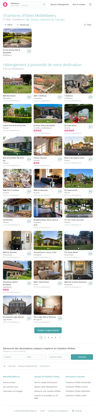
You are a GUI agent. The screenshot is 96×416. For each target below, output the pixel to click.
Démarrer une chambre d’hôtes (47, 391)
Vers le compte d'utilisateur (45, 382)
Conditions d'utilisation (58, 411)
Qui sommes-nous (10, 387)
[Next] (28, 38)
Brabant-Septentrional (42, 19)
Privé (42, 411)
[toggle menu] (90, 4)
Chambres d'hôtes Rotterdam (78, 391)
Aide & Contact (9, 382)
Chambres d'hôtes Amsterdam (78, 382)
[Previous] (6, 38)
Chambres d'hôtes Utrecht (77, 387)
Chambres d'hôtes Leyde (76, 395)
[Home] (4, 366)
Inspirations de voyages (13, 391)
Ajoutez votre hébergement (45, 387)
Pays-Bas (59, 19)
